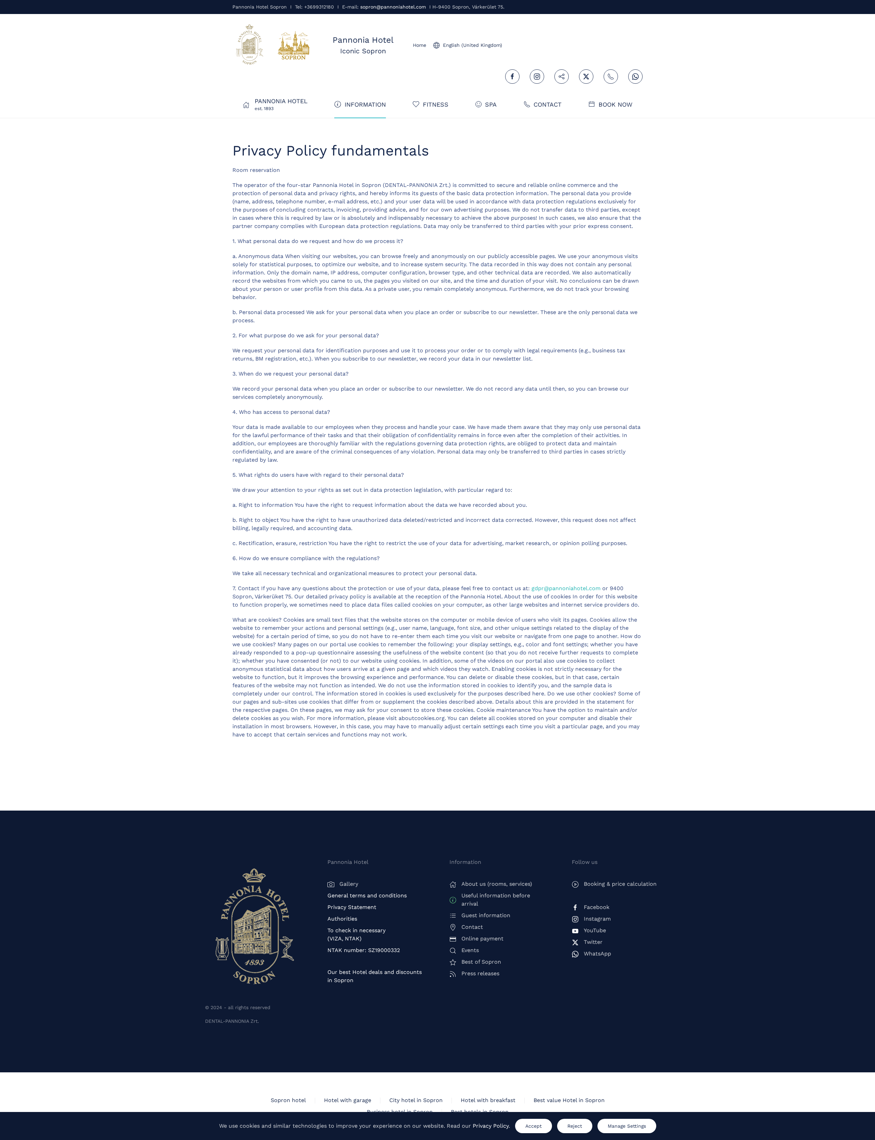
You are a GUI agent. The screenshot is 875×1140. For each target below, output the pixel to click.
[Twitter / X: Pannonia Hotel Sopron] (586, 76)
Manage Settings (627, 1126)
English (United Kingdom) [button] (472, 45)
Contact (548, 104)
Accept (533, 1126)
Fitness (435, 104)
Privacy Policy (491, 1126)
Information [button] (365, 104)
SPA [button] (491, 104)
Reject (574, 1126)
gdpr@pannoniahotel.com (566, 588)
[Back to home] (249, 45)
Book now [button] (615, 104)
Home (419, 45)
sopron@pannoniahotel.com (393, 7)
